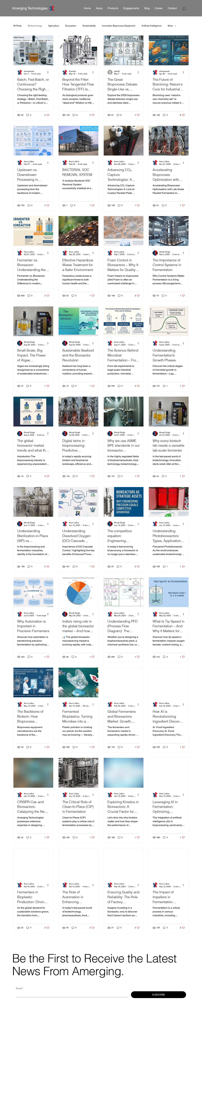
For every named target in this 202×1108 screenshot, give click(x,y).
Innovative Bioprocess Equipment (118, 25)
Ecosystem (70, 25)
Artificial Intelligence (151, 25)
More (170, 25)
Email (19, 988)
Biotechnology (35, 25)
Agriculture (53, 25)
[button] (131, 8)
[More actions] (49, 72)
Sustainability (89, 25)
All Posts (17, 25)
